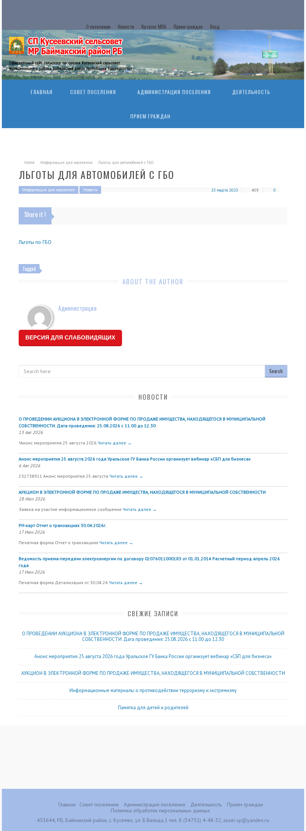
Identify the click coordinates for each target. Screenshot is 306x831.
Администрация (77, 308)
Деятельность (251, 92)
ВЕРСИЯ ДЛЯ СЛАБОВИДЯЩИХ (70, 337)
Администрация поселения (174, 92)
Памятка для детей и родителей (153, 707)
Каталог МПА (153, 26)
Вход (215, 26)
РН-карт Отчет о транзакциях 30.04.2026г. (63, 525)
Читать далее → (115, 443)
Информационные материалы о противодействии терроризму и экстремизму (153, 690)
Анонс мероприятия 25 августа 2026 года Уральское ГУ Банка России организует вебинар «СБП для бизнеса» (135, 459)
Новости (126, 26)
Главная (42, 92)
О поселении (98, 26)
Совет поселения (93, 92)
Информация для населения (66, 162)
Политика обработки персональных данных (160, 810)
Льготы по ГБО (35, 242)
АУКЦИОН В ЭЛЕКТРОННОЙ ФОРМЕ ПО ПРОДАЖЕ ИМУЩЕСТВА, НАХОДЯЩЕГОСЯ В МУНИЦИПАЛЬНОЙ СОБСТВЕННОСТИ (142, 492)
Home (29, 162)
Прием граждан (188, 26)
